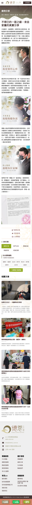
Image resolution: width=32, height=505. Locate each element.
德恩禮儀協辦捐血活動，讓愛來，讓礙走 (13, 339)
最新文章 (20, 462)
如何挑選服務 (6, 482)
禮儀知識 (25, 246)
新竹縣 (27, 262)
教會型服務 (5, 465)
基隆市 (4, 262)
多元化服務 (5, 471)
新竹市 (18, 262)
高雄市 (25, 265)
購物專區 (20, 478)
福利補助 (4, 478)
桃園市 (9, 262)
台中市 (16, 265)
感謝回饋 (16, 250)
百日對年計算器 (22, 486)
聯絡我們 (20, 468)
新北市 (22, 262)
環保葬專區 (5, 468)
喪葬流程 (4, 488)
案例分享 (7, 14)
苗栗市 (7, 265)
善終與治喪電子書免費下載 (22, 482)
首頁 (2, 14)
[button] (2, 2)
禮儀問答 (6, 250)
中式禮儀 (4, 459)
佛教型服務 (5, 462)
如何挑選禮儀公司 (7, 485)
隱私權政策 (26, 497)
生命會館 (20, 465)
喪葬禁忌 (4, 491)
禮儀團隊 (20, 459)
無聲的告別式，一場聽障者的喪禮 (11, 302)
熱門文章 (16, 246)
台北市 (13, 262)
